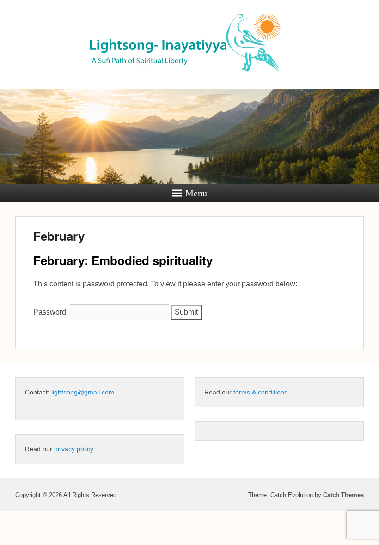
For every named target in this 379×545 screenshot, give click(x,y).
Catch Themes (343, 494)
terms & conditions (260, 392)
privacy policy (73, 449)
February (59, 235)
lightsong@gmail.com (82, 392)
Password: (51, 312)
